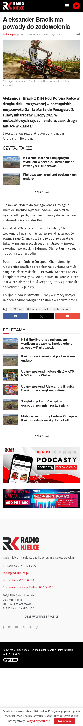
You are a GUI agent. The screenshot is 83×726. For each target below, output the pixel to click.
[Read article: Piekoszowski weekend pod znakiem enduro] (11, 179)
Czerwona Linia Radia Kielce (20, 587)
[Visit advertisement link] (41, 465)
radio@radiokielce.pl (16, 573)
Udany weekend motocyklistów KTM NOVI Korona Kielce (47, 373)
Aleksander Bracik (38, 309)
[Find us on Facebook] (4, 627)
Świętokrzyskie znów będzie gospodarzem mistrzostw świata (44, 403)
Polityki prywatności (37, 721)
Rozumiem (64, 721)
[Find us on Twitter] (23, 627)
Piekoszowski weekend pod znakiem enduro (50, 176)
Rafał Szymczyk (11, 34)
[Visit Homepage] (14, 6)
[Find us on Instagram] (9, 627)
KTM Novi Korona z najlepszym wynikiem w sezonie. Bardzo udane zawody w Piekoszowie (48, 162)
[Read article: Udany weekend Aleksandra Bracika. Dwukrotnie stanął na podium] (10, 389)
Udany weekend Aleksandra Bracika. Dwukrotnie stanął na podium (48, 388)
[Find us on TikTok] (37, 627)
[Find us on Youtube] (16, 627)
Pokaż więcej (41, 192)
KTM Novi (16, 309)
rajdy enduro (61, 309)
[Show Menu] (67, 6)
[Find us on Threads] (30, 627)
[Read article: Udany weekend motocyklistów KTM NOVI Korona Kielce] (10, 375)
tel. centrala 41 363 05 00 (18, 580)
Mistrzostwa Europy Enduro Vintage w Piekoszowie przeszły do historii (49, 418)
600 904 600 (45, 587)
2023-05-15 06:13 (34, 34)
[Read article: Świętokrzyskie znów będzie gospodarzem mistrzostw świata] (10, 404)
